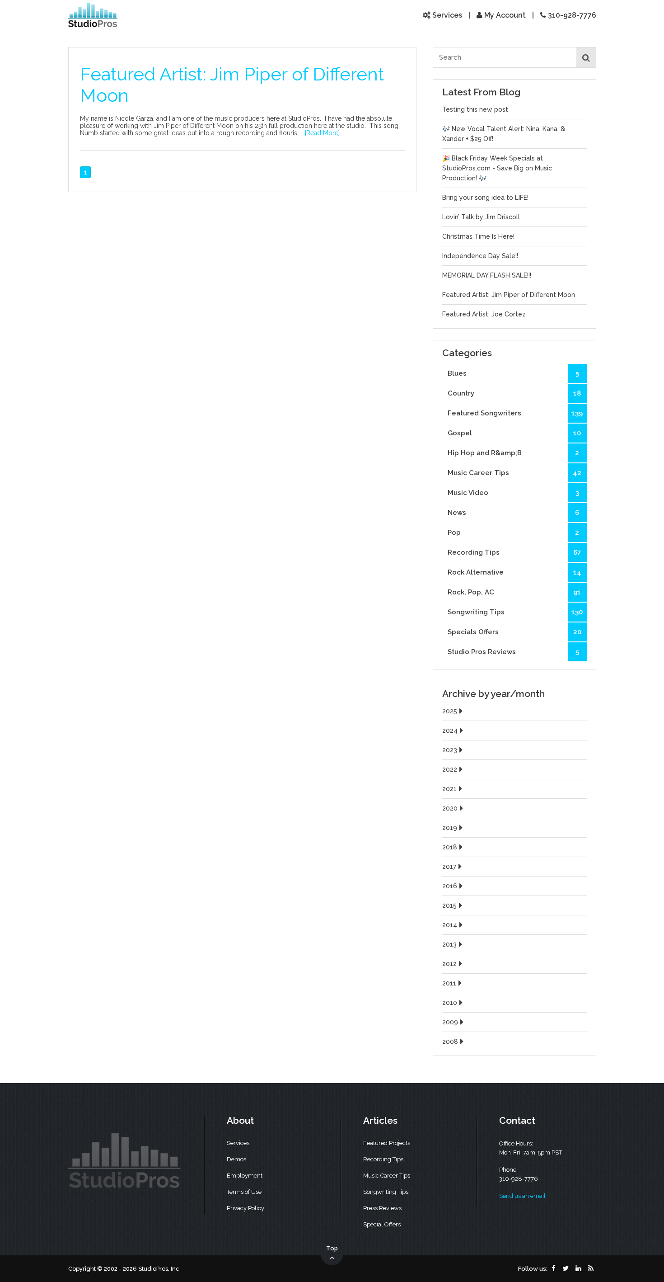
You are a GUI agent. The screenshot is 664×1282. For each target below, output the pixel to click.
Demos (236, 1159)
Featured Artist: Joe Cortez (484, 314)
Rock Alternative (514, 572)
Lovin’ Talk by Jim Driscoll (481, 217)
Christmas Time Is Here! (478, 236)
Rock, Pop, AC (514, 592)
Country (514, 393)
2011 (449, 983)
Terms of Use (244, 1191)
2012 (449, 963)
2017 (449, 866)
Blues (513, 373)
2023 (449, 750)
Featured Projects (386, 1143)
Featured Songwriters (515, 413)
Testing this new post (475, 109)
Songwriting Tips (515, 612)
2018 (449, 847)
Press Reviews (382, 1208)
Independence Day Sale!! (480, 255)
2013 (449, 944)
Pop (513, 532)
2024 (450, 730)
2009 (450, 1022)
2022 (449, 769)
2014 (449, 925)
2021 (449, 788)
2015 (449, 905)
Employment (244, 1175)
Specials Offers (514, 632)
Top (332, 1248)
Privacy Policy (245, 1208)
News (513, 513)
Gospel (514, 433)
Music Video (513, 493)
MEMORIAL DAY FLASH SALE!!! (486, 275)
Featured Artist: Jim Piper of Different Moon (508, 294)
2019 (449, 827)
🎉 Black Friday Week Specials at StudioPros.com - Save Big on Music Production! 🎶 (497, 168)
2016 (449, 886)
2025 (449, 711)
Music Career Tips (514, 473)
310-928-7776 (571, 15)
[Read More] (322, 133)
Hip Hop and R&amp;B (513, 453)
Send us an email (522, 1195)
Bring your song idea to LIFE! (485, 197)
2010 (449, 1002)
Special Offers (382, 1224)
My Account (504, 15)
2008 (450, 1041)
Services (446, 15)
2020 (450, 808)
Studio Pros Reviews (513, 652)
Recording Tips (514, 552)
